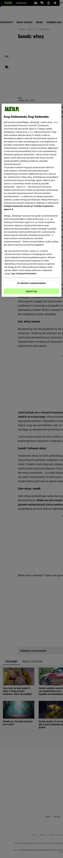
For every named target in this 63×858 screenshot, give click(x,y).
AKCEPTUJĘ (31, 291)
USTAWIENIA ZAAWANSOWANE (31, 283)
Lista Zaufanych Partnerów (23, 273)
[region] (32, 200)
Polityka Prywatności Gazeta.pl (18, 206)
